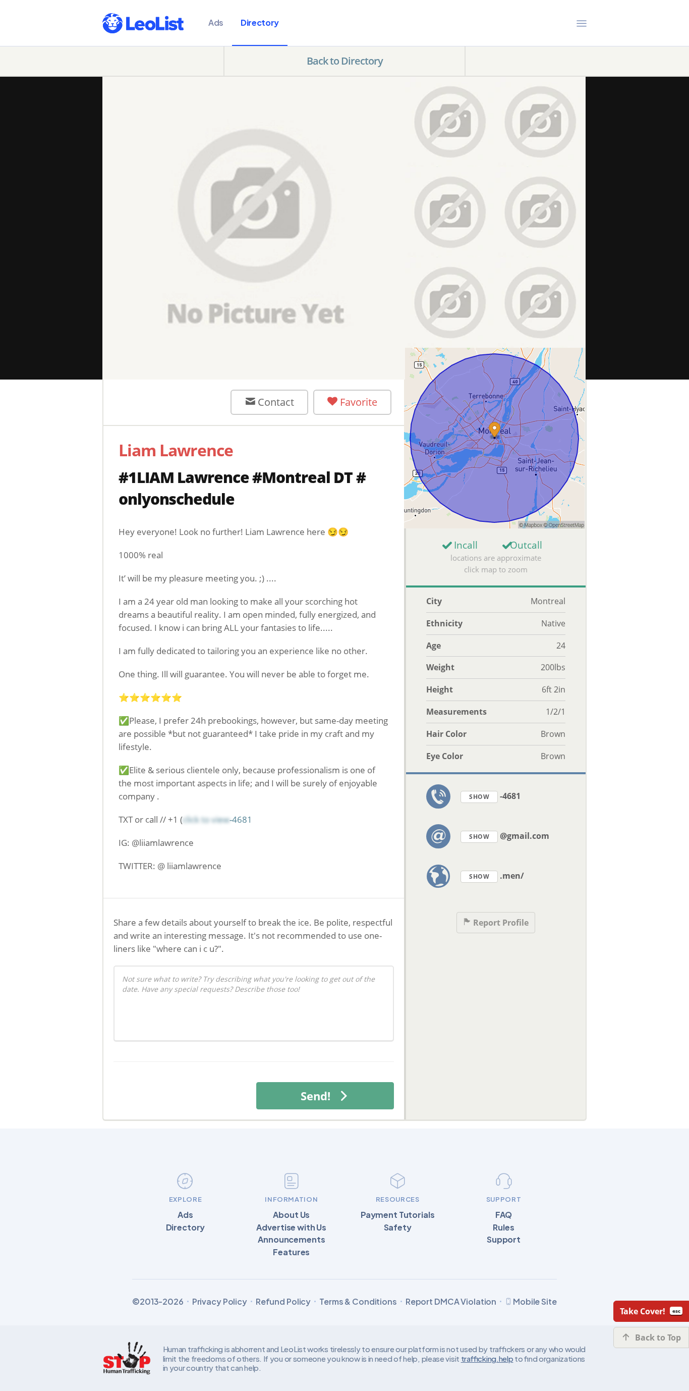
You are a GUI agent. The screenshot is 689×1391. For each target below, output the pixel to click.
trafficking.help (487, 1358)
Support (504, 1240)
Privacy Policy (219, 1302)
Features (291, 1252)
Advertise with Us (291, 1227)
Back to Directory (345, 61)
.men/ (496, 875)
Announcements (291, 1240)
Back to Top (658, 1337)
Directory (260, 22)
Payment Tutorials (398, 1215)
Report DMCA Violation (451, 1302)
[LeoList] (143, 23)
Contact (274, 402)
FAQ (503, 1215)
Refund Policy (283, 1302)
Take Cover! (642, 1311)
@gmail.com (509, 835)
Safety (398, 1227)
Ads (215, 22)
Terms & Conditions (358, 1302)
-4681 (495, 795)
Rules (503, 1227)
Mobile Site (535, 1301)
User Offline (175, 401)
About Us (291, 1215)
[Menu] (581, 23)
